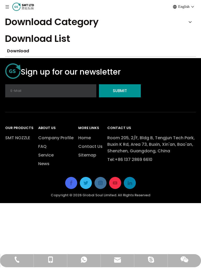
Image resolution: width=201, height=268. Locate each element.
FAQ (42, 146)
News (43, 164)
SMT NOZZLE (17, 138)
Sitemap (87, 155)
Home (84, 138)
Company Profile (56, 138)
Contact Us (90, 146)
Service (46, 155)
